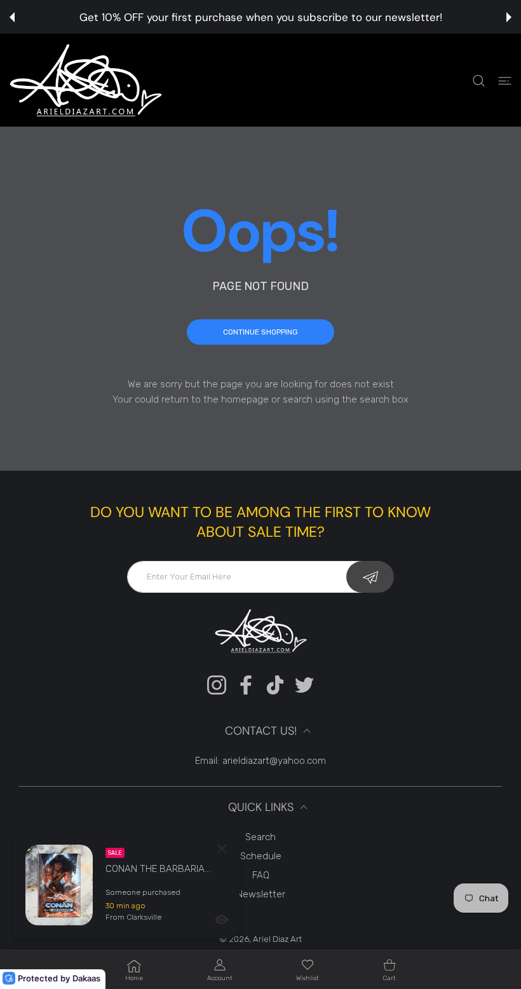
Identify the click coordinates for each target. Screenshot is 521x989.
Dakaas (86, 978)
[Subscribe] (370, 577)
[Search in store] (479, 80)
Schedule (260, 856)
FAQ (260, 875)
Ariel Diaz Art (277, 939)
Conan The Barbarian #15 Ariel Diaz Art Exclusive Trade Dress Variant (159, 869)
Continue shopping (260, 332)
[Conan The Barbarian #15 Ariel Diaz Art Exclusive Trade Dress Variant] (59, 885)
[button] (12, 17)
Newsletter (260, 894)
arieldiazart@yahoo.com (274, 760)
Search (260, 837)
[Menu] (505, 80)
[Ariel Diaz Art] (86, 80)
